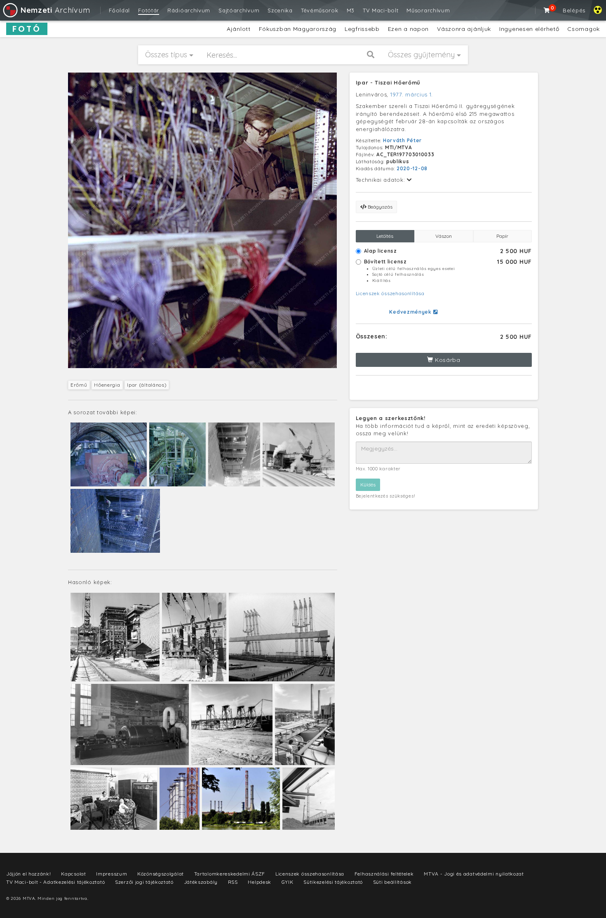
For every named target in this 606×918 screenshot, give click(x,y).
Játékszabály (201, 882)
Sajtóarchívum (238, 10)
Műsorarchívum (428, 10)
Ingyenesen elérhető (529, 29)
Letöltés (384, 236)
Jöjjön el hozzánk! (28, 874)
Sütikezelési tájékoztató (333, 882)
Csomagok (583, 29)
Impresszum (111, 874)
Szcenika (280, 10)
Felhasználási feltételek (384, 874)
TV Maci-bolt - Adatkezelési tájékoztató (55, 882)
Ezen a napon (408, 29)
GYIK (288, 882)
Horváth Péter (402, 140)
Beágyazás (379, 207)
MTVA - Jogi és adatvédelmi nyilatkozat (474, 874)
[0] (547, 10)
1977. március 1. (411, 94)
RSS (233, 882)
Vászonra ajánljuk (464, 29)
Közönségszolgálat (160, 874)
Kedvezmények (411, 312)
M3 (351, 10)
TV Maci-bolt (380, 10)
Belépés (574, 10)
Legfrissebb (362, 29)
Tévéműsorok (319, 10)
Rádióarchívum (188, 10)
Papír (502, 236)
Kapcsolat (73, 874)
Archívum (55, 10)
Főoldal (119, 10)
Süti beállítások (392, 882)
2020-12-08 (412, 168)
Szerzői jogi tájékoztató (144, 882)
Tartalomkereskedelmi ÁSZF (229, 874)
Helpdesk (259, 882)
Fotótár (148, 10)
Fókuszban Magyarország (297, 29)
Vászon (443, 236)
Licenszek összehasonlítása (390, 293)
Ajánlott (239, 29)
